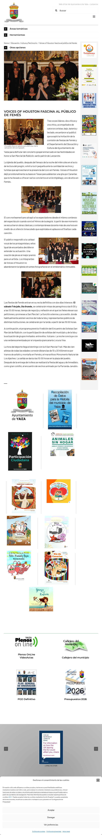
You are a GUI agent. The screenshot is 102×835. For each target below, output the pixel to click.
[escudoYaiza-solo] (14, 3)
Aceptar (51, 810)
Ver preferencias (51, 825)
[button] (98, 780)
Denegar (51, 817)
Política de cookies (38, 831)
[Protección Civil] (89, 360)
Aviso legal (66, 831)
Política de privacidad (53, 831)
